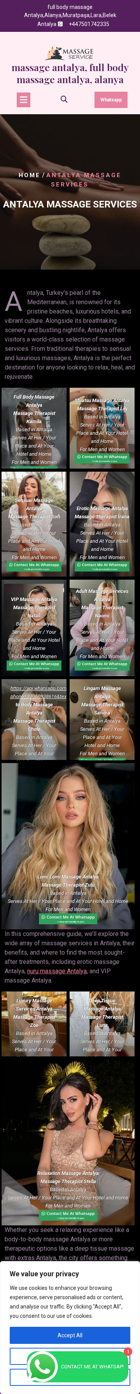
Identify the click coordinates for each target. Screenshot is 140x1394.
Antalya (46, 24)
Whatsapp (111, 100)
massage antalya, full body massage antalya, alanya (70, 73)
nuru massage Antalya (57, 971)
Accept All (70, 1335)
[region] (70, 1327)
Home (29, 175)
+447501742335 (89, 24)
